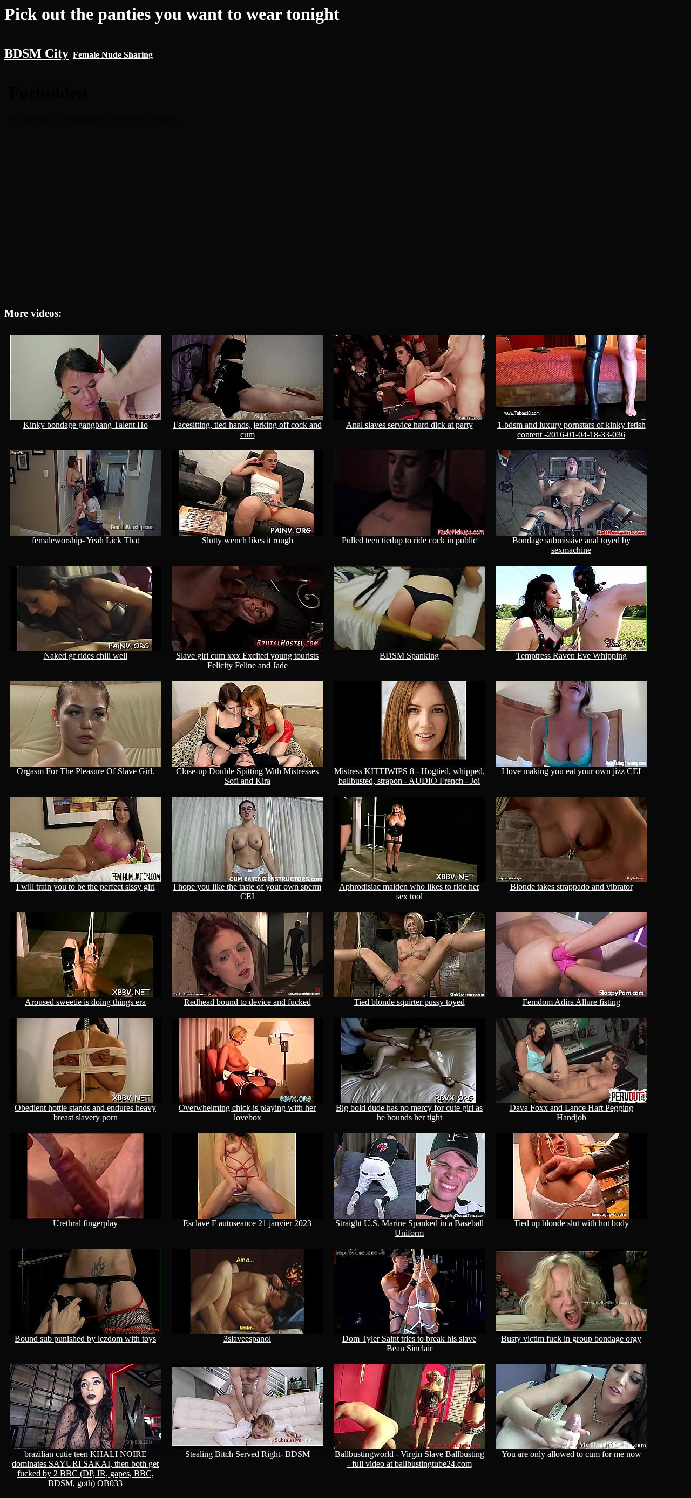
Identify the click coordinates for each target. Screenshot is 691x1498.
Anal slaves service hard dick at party (409, 424)
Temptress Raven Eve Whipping (571, 655)
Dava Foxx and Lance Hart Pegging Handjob (571, 1112)
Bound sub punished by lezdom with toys (85, 1338)
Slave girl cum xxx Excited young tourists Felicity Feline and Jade (247, 660)
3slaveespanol (247, 1338)
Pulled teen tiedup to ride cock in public (409, 540)
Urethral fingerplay (85, 1223)
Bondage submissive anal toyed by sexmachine (571, 545)
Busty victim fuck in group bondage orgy (571, 1338)
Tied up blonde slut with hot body (571, 1223)
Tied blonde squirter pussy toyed (409, 1002)
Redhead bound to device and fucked (247, 1002)
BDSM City (36, 53)
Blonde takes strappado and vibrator (571, 886)
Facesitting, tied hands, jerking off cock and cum (247, 429)
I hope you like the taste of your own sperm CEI (247, 891)
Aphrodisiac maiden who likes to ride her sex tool (409, 891)
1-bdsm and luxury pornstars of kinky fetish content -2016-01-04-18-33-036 (571, 429)
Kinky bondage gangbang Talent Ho (85, 424)
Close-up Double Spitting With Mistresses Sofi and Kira (247, 776)
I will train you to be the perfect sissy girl (85, 886)
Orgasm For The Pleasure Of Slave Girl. (85, 771)
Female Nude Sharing (113, 54)
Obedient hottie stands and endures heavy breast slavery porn (85, 1112)
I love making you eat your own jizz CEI (571, 771)
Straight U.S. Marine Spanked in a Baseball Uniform (409, 1228)
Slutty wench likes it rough (247, 540)
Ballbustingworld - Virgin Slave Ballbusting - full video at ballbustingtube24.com (409, 1458)
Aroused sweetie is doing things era (85, 1002)
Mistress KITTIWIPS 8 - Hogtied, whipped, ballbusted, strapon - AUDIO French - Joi (409, 776)
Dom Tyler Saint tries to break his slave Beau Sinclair (409, 1343)
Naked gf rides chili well (85, 655)
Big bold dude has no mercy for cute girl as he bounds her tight (409, 1112)
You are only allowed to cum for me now (571, 1454)
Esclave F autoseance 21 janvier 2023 (247, 1223)
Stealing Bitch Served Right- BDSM (247, 1454)
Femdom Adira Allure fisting (571, 1002)
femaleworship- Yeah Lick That (85, 540)
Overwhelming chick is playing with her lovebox (247, 1112)
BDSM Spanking (409, 655)
